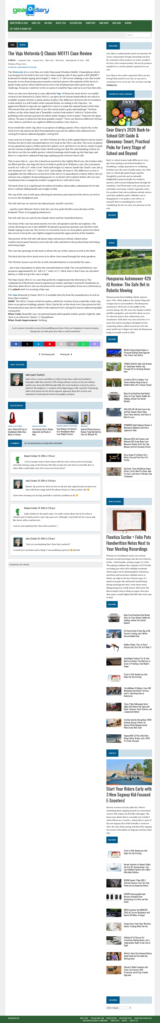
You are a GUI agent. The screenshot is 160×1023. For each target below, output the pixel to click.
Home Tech (36, 22)
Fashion (128, 22)
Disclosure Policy (125, 1018)
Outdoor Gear (76, 22)
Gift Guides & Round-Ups (20, 28)
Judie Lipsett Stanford (27, 67)
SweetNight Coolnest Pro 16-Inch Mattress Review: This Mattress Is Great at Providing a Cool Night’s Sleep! (137, 662)
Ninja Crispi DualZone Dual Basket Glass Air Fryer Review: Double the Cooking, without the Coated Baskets (137, 397)
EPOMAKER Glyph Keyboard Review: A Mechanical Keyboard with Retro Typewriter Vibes (138, 428)
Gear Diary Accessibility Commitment (95, 1020)
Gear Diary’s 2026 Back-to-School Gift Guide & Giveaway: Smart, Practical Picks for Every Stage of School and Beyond (128, 141)
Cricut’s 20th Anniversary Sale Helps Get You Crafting (135, 676)
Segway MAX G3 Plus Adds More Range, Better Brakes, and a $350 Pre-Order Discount (137, 738)
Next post (65, 354)
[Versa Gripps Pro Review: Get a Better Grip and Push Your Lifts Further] (113, 460)
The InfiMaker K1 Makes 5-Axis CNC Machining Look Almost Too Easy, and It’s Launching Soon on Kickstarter (137, 692)
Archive (124, 1020)
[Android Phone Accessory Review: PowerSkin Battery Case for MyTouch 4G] (85, 422)
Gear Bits (112, 753)
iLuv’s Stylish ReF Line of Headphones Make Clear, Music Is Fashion (17, 432)
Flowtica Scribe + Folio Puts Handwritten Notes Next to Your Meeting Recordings (128, 543)
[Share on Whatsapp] (83, 344)
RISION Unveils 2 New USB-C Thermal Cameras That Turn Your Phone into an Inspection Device (137, 883)
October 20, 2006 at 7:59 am (42, 455)
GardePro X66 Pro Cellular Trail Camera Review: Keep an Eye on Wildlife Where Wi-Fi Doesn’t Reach (138, 382)
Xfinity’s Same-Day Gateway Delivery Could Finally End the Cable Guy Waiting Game (138, 956)
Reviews (84, 426)
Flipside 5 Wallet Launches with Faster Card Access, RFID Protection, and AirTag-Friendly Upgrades (136, 971)
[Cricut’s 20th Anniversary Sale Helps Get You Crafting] (113, 679)
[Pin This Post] (49, 344)
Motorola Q (19, 71)
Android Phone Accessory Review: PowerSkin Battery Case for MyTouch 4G (91, 432)
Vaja (58, 93)
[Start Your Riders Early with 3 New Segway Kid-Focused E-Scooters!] (129, 783)
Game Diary (104, 22)
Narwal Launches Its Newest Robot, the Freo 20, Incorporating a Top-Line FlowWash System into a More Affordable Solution (137, 868)
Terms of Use (114, 1020)
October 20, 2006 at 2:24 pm (42, 538)
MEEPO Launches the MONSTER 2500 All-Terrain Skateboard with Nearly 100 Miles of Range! (137, 912)
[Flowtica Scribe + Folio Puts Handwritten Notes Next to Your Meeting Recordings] (129, 531)
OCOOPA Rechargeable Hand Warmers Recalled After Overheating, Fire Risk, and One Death (136, 898)
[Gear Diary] (31, 10)
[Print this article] (72, 344)
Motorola (60, 60)
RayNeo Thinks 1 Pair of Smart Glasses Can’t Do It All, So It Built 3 (137, 646)
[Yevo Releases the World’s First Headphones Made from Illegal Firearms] (67, 422)
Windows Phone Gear (17, 64)
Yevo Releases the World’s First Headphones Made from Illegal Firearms (67, 431)
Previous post (48, 354)
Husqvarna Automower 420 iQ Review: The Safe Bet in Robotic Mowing (128, 284)
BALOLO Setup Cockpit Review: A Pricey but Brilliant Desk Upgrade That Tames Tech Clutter (137, 352)
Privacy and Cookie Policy (143, 1018)
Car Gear (48, 22)
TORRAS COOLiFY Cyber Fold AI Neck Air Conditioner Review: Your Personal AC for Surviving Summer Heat (138, 367)
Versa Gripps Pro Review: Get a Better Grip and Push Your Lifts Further (136, 457)
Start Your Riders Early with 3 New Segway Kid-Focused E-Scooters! (129, 794)
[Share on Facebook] (16, 344)
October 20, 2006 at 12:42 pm (43, 480)
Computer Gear (24, 60)
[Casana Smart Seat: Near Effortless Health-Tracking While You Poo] (113, 929)
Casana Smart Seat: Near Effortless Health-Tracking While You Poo (137, 925)
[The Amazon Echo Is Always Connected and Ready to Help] (37, 422)
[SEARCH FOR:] (138, 34)
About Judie (84, 1018)
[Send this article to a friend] (61, 344)
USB (87, 60)
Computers (90, 22)
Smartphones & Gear (19, 22)
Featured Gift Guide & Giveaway (120, 94)
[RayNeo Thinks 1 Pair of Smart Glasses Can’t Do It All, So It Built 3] (113, 650)
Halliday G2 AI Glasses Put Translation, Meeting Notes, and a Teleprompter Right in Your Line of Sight (137, 941)
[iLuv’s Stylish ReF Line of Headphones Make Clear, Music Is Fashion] (12, 422)
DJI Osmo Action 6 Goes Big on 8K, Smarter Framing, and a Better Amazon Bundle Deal (137, 633)
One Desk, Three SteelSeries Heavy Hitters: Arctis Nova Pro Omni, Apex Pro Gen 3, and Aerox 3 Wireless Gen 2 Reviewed (138, 472)
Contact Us (134, 1020)
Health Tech (61, 22)
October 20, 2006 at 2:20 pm (42, 508)
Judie (28, 480)
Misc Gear (116, 22)
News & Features (15, 426)
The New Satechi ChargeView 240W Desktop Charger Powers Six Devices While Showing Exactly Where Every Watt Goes (138, 723)
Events (59, 426)
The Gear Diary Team (97, 1018)
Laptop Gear (38, 60)
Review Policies (111, 1018)
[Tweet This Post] (27, 344)
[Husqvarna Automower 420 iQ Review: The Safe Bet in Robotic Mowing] (129, 273)
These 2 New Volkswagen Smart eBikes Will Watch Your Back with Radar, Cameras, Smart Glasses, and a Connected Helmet (138, 708)
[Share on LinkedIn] (38, 344)
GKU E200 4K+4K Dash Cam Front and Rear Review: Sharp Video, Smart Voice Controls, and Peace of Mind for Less (137, 413)
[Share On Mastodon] (94, 344)
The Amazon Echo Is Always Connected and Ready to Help (42, 432)
